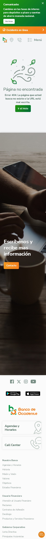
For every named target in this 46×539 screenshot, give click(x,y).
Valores (6, 478)
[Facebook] (12, 381)
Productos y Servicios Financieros (18, 518)
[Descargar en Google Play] (13, 393)
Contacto (11, 265)
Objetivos (6, 483)
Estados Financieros (11, 487)
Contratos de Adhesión (13, 509)
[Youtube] (33, 381)
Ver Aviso (9, 21)
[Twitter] (19, 381)
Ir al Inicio (23, 108)
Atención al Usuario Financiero (16, 500)
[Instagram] (26, 381)
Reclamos (7, 505)
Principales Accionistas (13, 536)
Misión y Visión (9, 474)
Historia (6, 469)
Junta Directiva (9, 531)
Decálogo (6, 514)
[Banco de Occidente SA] (23, 410)
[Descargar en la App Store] (32, 393)
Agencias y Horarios (11, 465)
